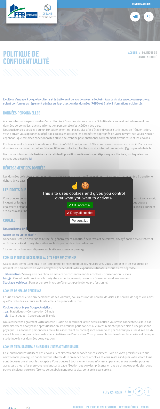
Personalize (80, 220)
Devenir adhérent (142, 4)
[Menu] (135, 17)
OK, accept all (81, 205)
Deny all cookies (81, 213)
